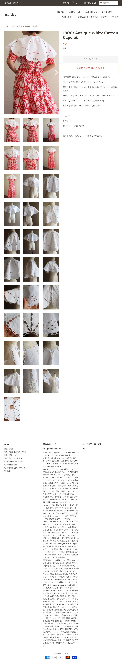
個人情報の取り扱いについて (14, 468)
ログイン (66, 3)
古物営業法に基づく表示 (13, 458)
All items (91, 12)
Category (108, 12)
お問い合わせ (90, 3)
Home (60, 12)
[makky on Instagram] (84, 449)
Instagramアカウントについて (55, 449)
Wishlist (67, 17)
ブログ (115, 17)
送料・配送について (11, 455)
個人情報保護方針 (10, 465)
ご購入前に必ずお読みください (92, 17)
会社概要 (7, 471)
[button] (56, 72)
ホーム (6, 26)
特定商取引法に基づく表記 (14, 461)
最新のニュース (49, 444)
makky (10, 14)
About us (75, 12)
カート (78, 3)
